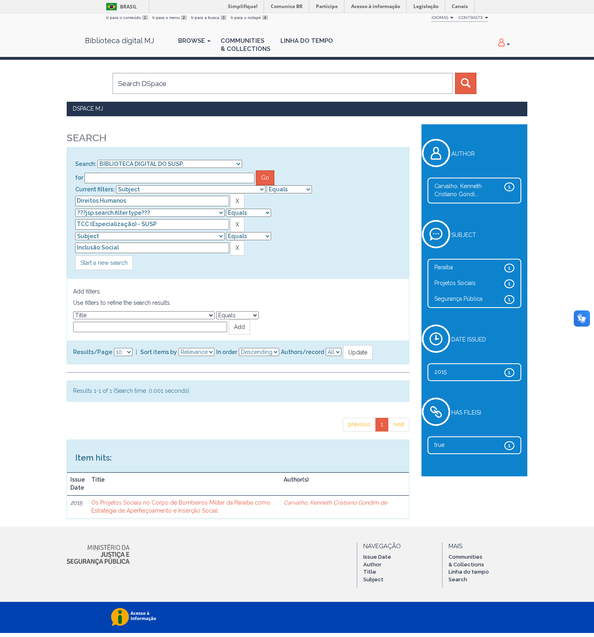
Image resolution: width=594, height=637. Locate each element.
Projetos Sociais (455, 283)
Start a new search (104, 263)
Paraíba (443, 267)
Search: (85, 164)
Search (458, 579)
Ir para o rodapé (248, 17)
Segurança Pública (458, 298)
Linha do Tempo (306, 40)
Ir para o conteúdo (126, 17)
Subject (373, 579)
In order (226, 352)
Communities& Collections (245, 44)
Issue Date (377, 557)
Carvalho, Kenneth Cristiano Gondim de (335, 502)
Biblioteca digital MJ (119, 41)
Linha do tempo (469, 572)
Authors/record (302, 352)
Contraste (471, 17)
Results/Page (92, 352)
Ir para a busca (208, 17)
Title (369, 572)
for (79, 177)
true (439, 445)
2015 (440, 372)
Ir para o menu (168, 17)
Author (372, 565)
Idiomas (440, 17)
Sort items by (158, 352)
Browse (192, 40)
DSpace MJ (88, 108)
